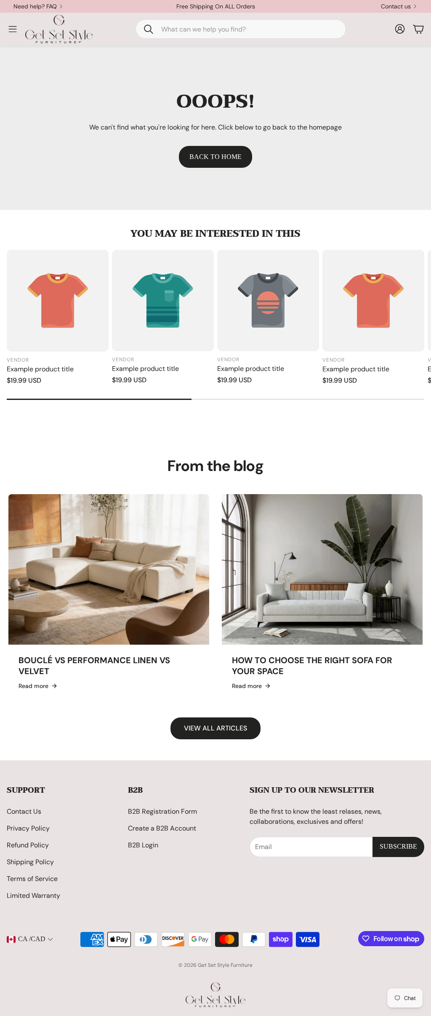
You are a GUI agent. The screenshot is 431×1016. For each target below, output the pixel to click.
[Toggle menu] (13, 29)
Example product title (40, 369)
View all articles (215, 728)
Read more (33, 686)
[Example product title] (58, 301)
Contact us (396, 6)
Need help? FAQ (35, 6)
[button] (241, 29)
